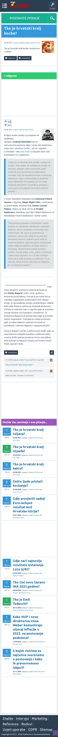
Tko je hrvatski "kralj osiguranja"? (19, 365)
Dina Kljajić (39, 371)
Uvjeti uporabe (14, 729)
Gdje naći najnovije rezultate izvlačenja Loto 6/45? (28, 565)
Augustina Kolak (27, 610)
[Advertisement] (29, 97)
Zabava (27, 43)
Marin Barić (17, 674)
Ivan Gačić (36, 43)
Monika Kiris (25, 593)
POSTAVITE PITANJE (25, 18)
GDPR (32, 729)
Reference (11, 724)
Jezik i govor (28, 371)
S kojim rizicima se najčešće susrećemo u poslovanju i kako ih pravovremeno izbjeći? (28, 659)
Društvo (37, 438)
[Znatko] (19, 4)
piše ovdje (25, 151)
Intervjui (22, 718)
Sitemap (46, 729)
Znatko (8, 718)
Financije (27, 360)
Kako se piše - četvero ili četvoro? (19, 375)
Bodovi (26, 724)
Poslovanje (38, 642)
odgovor (16, 130)
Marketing (39, 718)
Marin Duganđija (38, 360)
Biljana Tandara (18, 576)
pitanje (15, 43)
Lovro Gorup (17, 492)
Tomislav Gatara (28, 130)
